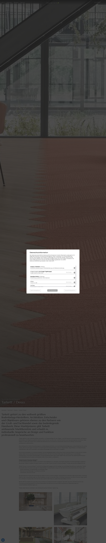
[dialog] (53, 271)
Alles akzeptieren (52, 290)
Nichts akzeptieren (35, 290)
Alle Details (68, 272)
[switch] (74, 267)
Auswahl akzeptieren (70, 290)
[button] (74, 268)
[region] (53, 276)
